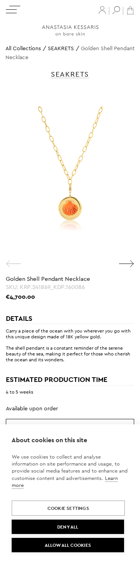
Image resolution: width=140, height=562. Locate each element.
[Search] (116, 10)
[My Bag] (130, 10)
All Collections (23, 48)
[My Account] (102, 10)
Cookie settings (68, 508)
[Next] (126, 263)
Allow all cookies (68, 545)
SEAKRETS (61, 48)
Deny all (68, 527)
